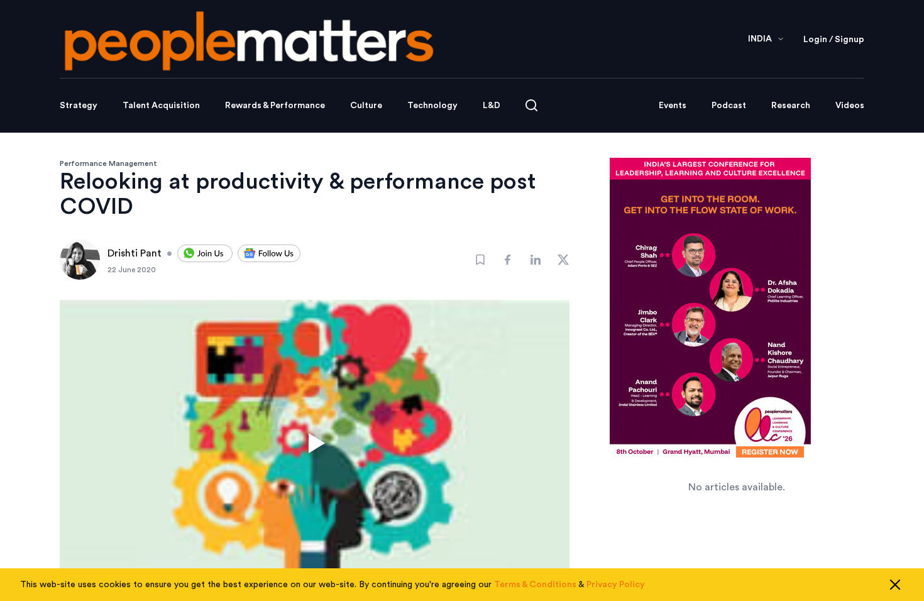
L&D (491, 105)
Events (672, 105)
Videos (849, 105)
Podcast (729, 105)
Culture (366, 105)
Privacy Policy (615, 584)
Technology (432, 105)
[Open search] (531, 105)
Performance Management (108, 163)
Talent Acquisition (161, 105)
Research (790, 105)
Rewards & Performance (275, 105)
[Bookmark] (480, 259)
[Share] (508, 259)
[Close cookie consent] (895, 584)
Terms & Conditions (535, 584)
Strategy (78, 105)
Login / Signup (833, 39)
